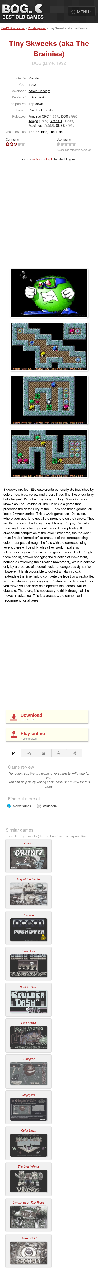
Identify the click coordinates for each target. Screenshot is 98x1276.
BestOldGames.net (13, 28)
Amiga (33, 120)
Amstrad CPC (39, 116)
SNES (60, 125)
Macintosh (36, 125)
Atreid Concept (39, 90)
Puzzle (34, 78)
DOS (64, 116)
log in (49, 159)
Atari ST (56, 120)
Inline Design (38, 97)
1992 (32, 84)
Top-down (36, 103)
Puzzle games (37, 28)
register (37, 159)
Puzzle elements (41, 110)
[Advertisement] (49, 217)
